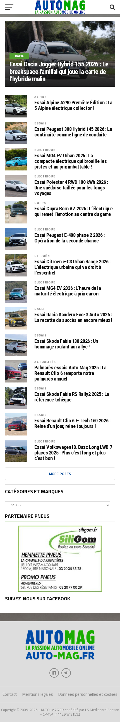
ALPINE (40, 96)
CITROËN (42, 255)
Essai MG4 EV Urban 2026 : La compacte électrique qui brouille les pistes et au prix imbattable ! (70, 161)
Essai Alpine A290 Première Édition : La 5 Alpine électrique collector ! (73, 105)
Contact (10, 694)
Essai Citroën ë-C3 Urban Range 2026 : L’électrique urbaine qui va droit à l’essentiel (72, 267)
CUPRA (40, 202)
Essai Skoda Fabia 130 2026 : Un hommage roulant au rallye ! (66, 344)
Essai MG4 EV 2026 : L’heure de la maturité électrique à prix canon (67, 291)
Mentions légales (37, 694)
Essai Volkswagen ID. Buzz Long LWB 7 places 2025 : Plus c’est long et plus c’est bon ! (73, 452)
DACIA (39, 308)
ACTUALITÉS (45, 361)
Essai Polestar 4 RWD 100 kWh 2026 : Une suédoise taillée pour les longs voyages (71, 187)
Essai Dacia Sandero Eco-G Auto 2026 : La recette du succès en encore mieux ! (73, 317)
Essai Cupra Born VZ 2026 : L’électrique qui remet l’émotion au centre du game (73, 211)
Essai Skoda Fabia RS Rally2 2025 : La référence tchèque (71, 397)
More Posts (60, 473)
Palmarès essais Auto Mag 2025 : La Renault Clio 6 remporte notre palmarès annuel (70, 373)
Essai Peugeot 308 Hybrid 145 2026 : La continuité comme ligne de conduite (73, 132)
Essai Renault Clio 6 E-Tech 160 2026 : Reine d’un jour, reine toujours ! (72, 423)
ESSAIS (40, 123)
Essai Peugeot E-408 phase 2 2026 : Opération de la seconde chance (69, 238)
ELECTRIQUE (44, 149)
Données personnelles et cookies (87, 694)
